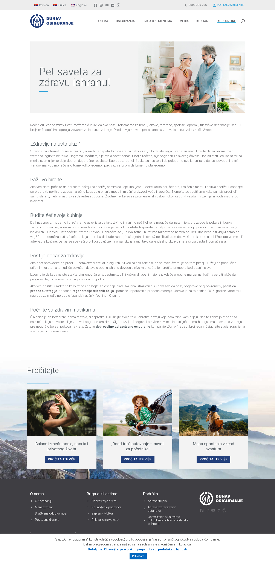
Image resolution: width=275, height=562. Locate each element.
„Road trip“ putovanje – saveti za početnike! (137, 446)
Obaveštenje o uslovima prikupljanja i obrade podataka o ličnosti (168, 520)
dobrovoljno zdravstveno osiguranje (123, 326)
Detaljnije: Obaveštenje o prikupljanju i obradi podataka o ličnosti (137, 549)
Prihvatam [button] (138, 556)
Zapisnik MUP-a (102, 513)
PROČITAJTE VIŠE (62, 459)
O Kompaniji (43, 501)
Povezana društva (47, 519)
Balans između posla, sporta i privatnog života (61, 446)
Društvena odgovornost (51, 513)
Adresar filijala (157, 501)
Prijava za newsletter (105, 519)
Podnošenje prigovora (107, 507)
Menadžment (44, 507)
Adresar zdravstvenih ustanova (162, 508)
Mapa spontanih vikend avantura (213, 446)
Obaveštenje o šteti (104, 501)
